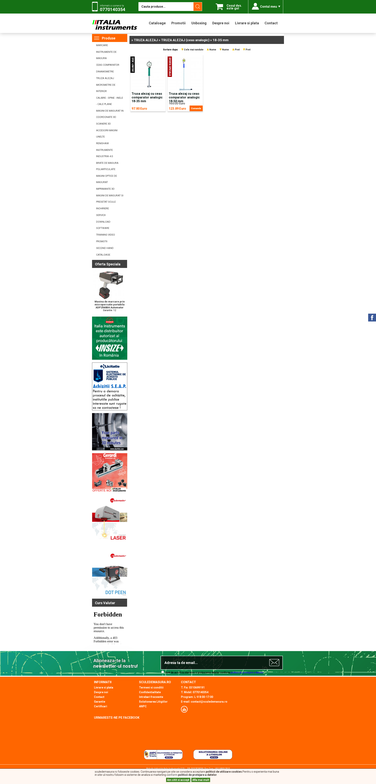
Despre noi (220, 23)
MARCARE (102, 45)
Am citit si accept (178, 779)
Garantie (99, 701)
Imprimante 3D (105, 188)
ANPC (143, 706)
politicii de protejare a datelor (246, 672)
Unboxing (199, 23)
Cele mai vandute (193, 49)
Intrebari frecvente (151, 696)
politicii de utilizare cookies (224, 771)
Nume (212, 49)
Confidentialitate (150, 692)
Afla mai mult (200, 779)
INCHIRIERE (102, 208)
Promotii (178, 23)
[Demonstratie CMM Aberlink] (109, 449)
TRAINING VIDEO (105, 234)
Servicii (101, 215)
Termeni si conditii (151, 687)
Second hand (105, 248)
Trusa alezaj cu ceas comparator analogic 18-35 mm (147, 97)
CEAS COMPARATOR (107, 64)
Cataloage (157, 23)
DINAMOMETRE (105, 71)
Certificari (100, 706)
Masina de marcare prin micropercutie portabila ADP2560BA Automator (110, 304)
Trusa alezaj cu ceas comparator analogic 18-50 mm (184, 97)
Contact (271, 23)
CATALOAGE (103, 254)
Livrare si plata (247, 23)
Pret (237, 49)
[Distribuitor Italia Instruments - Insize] (109, 359)
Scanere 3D (103, 123)
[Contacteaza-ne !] (109, 409)
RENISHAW (102, 143)
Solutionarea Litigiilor (153, 701)
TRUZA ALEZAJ (105, 78)
